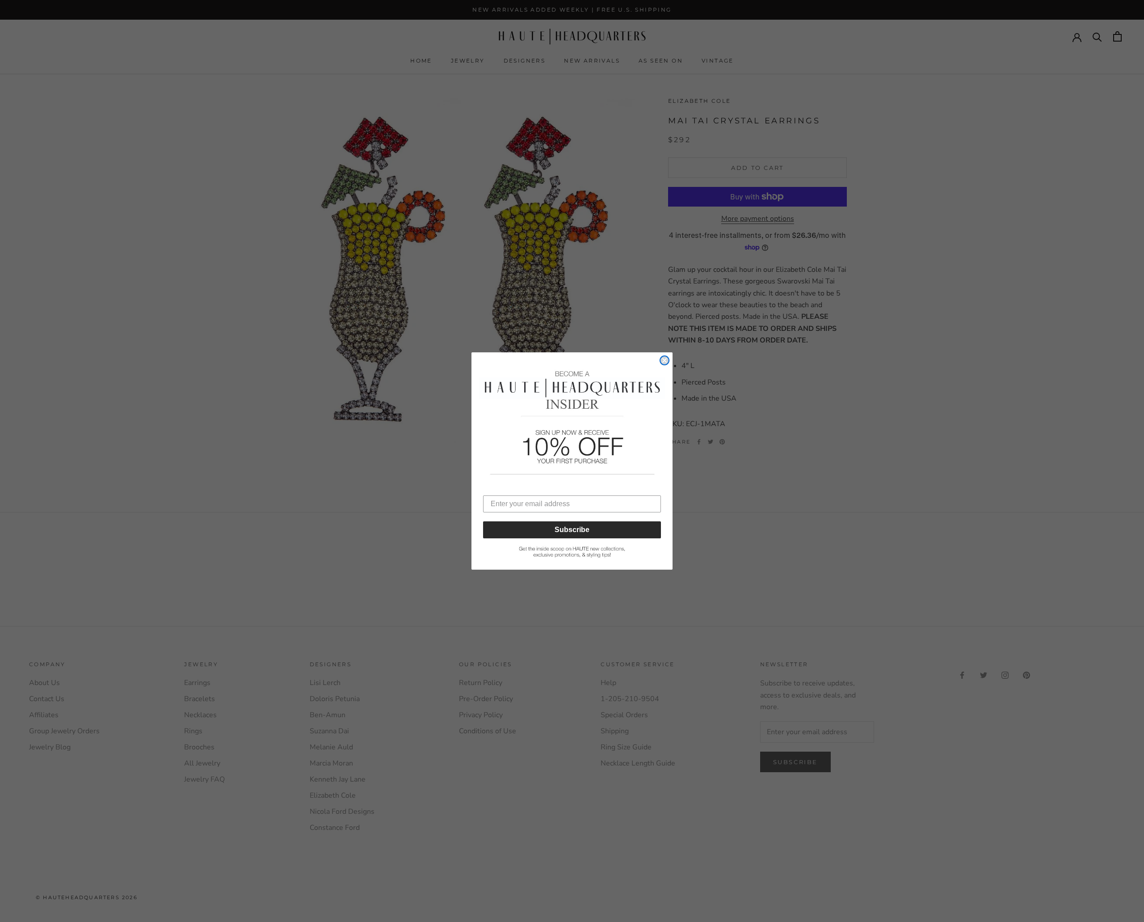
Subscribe (572, 529)
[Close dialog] (664, 360)
